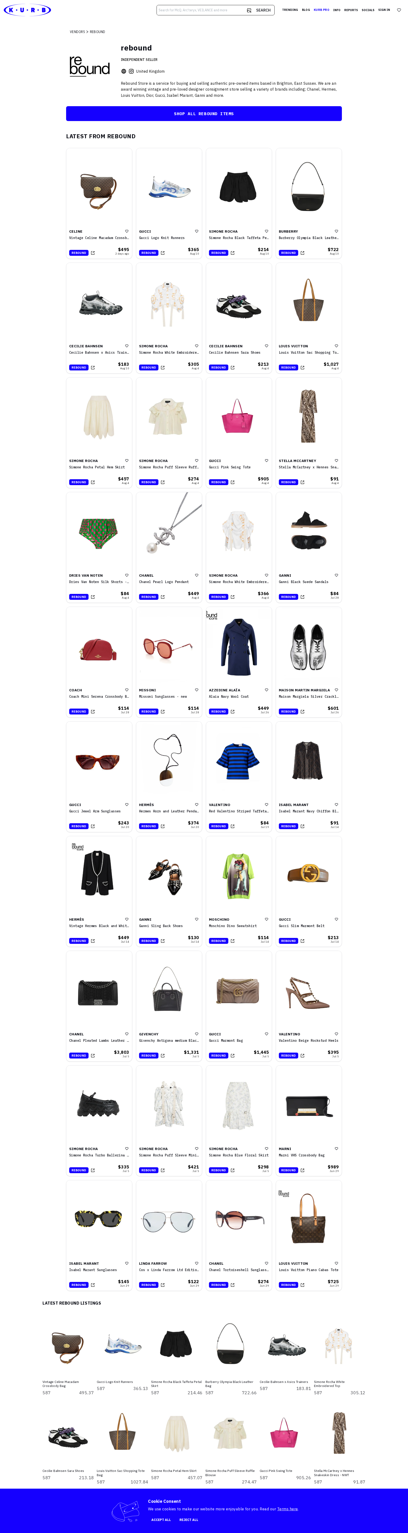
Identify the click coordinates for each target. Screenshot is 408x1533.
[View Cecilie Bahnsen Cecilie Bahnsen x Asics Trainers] (99, 318)
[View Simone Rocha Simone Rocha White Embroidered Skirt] (239, 547)
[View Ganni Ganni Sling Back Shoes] (169, 891)
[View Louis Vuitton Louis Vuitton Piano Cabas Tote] (309, 1235)
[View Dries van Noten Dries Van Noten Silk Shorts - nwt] (99, 547)
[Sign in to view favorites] (399, 10)
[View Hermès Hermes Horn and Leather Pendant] (169, 777)
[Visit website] (124, 71)
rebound (79, 253)
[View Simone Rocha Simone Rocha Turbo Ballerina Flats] (99, 1121)
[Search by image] (249, 10)
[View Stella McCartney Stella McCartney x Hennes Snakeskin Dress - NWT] (309, 433)
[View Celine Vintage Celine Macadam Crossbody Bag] (99, 203)
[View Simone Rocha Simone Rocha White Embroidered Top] (169, 318)
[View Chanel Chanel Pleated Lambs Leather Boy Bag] (99, 1006)
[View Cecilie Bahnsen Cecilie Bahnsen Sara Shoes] (239, 318)
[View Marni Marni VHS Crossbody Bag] (309, 1121)
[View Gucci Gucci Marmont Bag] (239, 1006)
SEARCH (263, 10)
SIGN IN (384, 10)
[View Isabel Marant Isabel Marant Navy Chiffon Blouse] (309, 777)
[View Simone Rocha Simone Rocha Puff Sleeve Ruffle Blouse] (169, 433)
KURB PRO (321, 10)
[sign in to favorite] (126, 231)
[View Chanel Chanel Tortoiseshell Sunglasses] (239, 1235)
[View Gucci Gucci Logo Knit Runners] (169, 203)
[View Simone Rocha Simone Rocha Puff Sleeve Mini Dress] (169, 1121)
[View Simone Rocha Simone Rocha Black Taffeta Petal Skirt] (239, 203)
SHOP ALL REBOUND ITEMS (204, 113)
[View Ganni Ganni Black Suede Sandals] (309, 547)
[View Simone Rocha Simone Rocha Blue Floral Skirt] (239, 1121)
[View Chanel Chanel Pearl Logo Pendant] (169, 547)
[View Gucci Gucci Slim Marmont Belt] (309, 891)
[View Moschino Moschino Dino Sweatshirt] (239, 891)
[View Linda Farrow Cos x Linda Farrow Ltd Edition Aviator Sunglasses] (169, 1235)
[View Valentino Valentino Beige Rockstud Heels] (309, 1006)
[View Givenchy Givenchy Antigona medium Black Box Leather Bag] (169, 1006)
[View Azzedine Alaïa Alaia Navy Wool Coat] (239, 662)
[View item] (93, 253)
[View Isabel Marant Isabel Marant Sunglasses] (99, 1235)
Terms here (287, 1509)
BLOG (306, 10)
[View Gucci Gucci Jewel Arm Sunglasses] (99, 777)
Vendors (77, 32)
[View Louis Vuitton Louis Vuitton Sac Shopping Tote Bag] (309, 318)
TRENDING (290, 10)
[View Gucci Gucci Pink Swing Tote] (239, 433)
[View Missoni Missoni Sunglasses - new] (169, 662)
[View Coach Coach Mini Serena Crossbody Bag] (99, 662)
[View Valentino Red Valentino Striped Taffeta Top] (239, 777)
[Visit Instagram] (131, 71)
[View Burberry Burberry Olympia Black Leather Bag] (309, 203)
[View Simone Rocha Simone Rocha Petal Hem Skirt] (99, 433)
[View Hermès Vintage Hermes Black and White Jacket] (99, 891)
